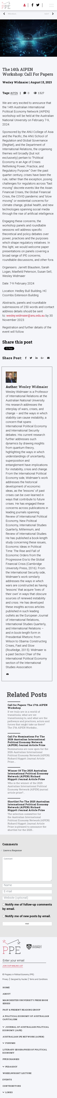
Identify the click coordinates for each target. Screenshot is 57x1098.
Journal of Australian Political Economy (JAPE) (26, 1029)
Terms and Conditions (38, 979)
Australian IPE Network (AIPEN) (23, 1036)
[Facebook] (32, 5)
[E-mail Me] (8, 675)
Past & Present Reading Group (21, 1009)
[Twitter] (38, 5)
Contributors (12, 1085)
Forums (10, 1043)
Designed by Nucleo (19, 979)
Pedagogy (11, 1066)
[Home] (6, 5)
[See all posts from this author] (11, 377)
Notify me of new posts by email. (28, 916)
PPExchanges (11, 1059)
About (7, 993)
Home (6, 987)
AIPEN (14, 93)
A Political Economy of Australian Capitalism (26, 1018)
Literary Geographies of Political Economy (25, 1051)
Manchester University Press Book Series (25, 1002)
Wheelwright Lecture (17, 1073)
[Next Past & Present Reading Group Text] (41, 14)
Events (7, 1079)
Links (9, 1092)
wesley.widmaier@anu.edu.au (25, 315)
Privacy (5, 979)
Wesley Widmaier (33, 387)
